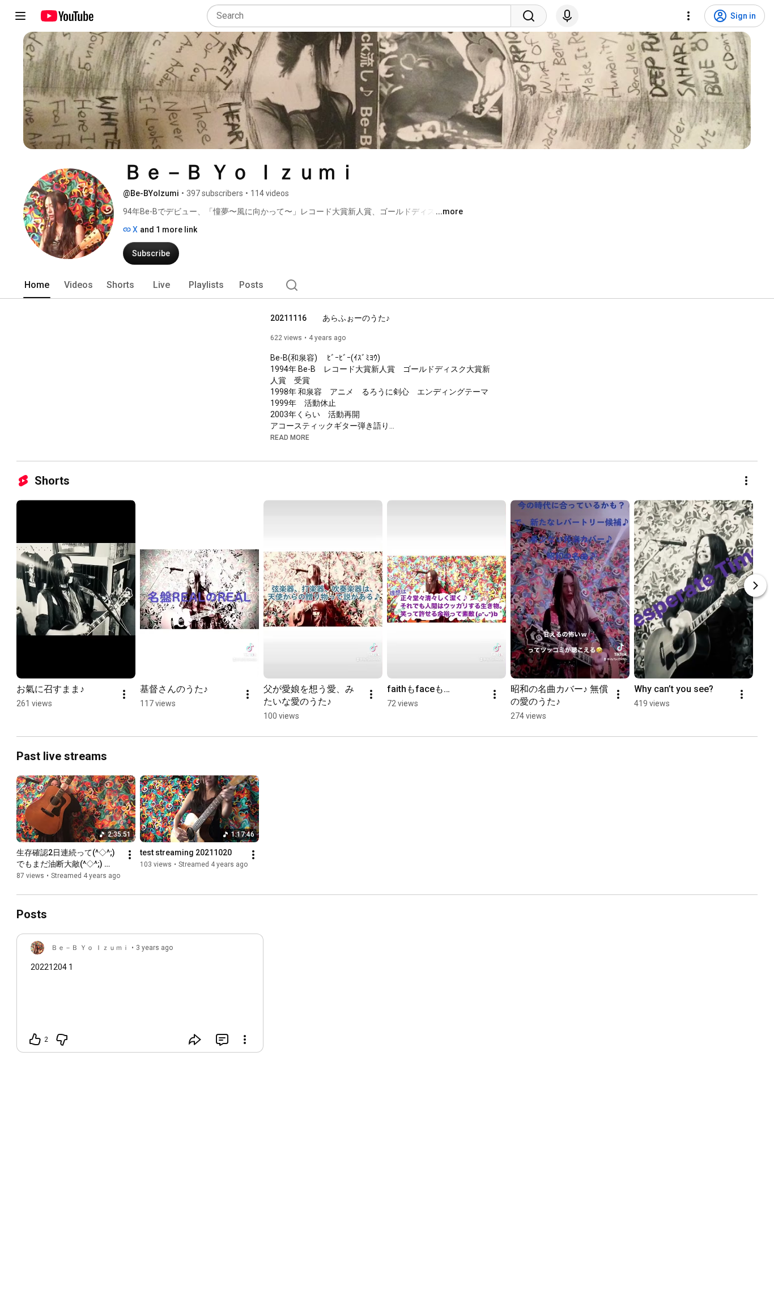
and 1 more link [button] (168, 229)
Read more (289, 438)
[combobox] (362, 16)
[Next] (755, 585)
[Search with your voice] (567, 16)
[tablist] (387, 285)
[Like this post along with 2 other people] (35, 1039)
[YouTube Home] (66, 16)
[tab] (36, 285)
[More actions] (746, 480)
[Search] (529, 16)
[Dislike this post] (62, 1039)
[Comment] (222, 1039)
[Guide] (20, 16)
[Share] (195, 1039)
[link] (140, 996)
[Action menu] (244, 1039)
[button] (289, 437)
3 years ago (154, 948)
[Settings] (688, 16)
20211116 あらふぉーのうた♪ (330, 318)
